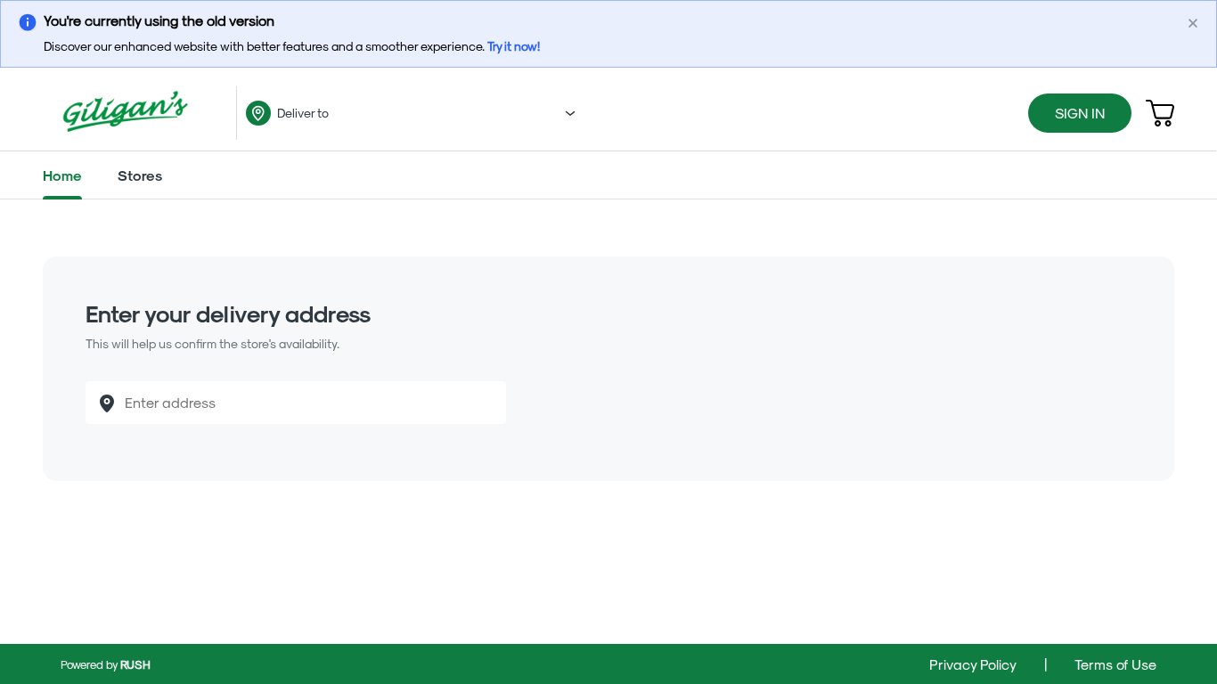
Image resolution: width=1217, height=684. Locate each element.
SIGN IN (1080, 112)
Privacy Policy (974, 664)
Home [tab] (62, 175)
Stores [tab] (140, 175)
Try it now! (513, 45)
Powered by (106, 664)
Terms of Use (1114, 664)
